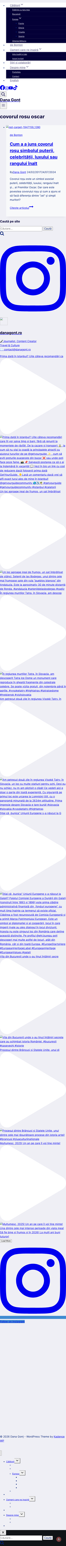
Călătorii (10, 1461)
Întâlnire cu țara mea (21, 10)
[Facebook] (2, 89)
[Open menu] (3, 105)
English (14, 80)
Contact (15, 76)
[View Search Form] (3, 94)
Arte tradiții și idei (19, 54)
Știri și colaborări (20, 62)
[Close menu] (1, 1453)
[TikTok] (15, 89)
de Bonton (16, 44)
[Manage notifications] (58, 1539)
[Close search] (3, 1532)
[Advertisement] (23, 1375)
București (16, 14)
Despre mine (12, 1515)
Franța (21, 23)
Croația (21, 32)
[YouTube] (11, 89)
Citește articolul (21, 207)
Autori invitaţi (18, 58)
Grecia (21, 28)
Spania (21, 36)
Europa (15, 1473)
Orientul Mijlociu (19, 41)
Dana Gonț (19, 172)
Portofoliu (16, 72)
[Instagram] (7, 89)
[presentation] (36, 127)
